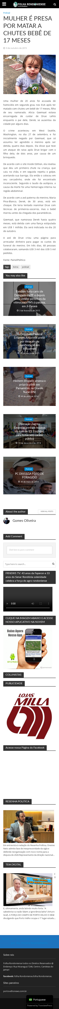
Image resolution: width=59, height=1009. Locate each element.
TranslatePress (45, 1005)
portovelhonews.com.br (15, 991)
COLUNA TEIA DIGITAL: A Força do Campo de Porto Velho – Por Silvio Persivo (55, 875)
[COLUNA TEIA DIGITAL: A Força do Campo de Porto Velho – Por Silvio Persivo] (27, 889)
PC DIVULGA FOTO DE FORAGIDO (29, 475)
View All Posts (47, 511)
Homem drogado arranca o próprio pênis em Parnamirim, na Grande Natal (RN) (29, 386)
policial (25, 267)
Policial (6, 12)
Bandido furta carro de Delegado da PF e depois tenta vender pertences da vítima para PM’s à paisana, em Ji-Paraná (29, 299)
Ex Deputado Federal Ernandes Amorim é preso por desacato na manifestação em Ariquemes (29, 341)
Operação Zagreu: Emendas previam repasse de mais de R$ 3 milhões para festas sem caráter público (29, 431)
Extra (15, 267)
